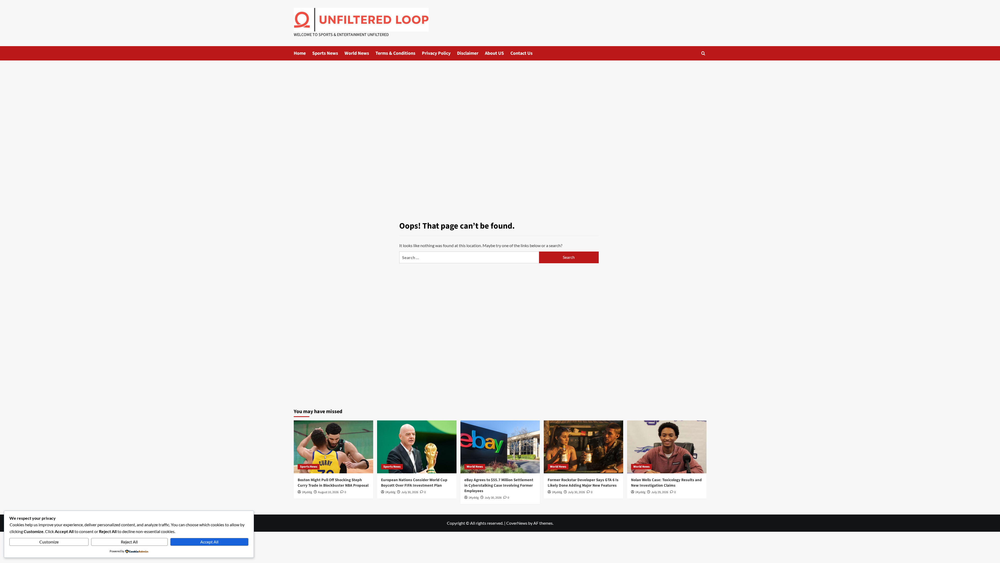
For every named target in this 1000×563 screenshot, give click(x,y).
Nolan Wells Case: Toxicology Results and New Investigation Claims (666, 482)
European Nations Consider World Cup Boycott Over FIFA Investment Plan (414, 482)
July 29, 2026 (659, 492)
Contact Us (521, 53)
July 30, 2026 (409, 492)
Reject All (129, 541)
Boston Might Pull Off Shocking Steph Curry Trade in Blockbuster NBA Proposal (333, 482)
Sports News (325, 53)
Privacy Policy (436, 53)
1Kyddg (307, 492)
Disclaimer (467, 53)
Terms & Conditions (395, 53)
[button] (703, 53)
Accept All (209, 541)
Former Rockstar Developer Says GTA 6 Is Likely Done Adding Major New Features (583, 482)
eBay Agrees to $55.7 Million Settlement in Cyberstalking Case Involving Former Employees (498, 485)
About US (494, 53)
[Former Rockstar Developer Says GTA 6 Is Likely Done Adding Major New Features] (583, 446)
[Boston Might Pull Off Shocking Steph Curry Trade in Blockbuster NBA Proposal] (333, 446)
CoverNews (516, 523)
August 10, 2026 (328, 492)
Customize (49, 541)
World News (357, 53)
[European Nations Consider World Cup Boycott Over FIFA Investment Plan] (417, 446)
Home (300, 53)
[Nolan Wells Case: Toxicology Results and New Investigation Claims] (667, 446)
